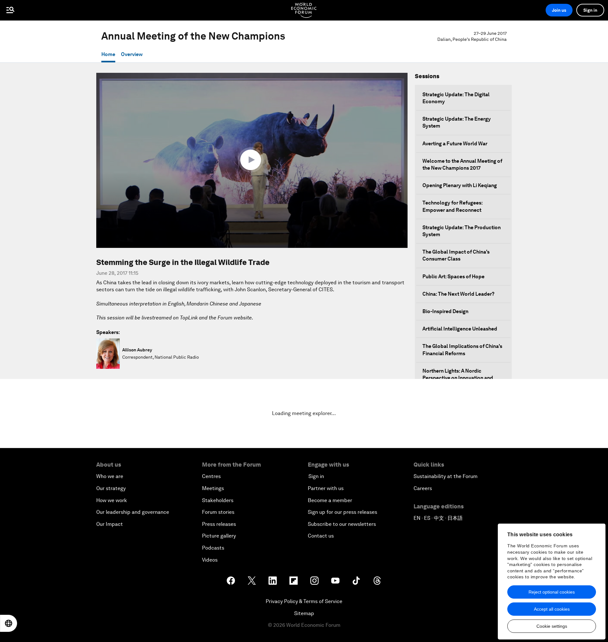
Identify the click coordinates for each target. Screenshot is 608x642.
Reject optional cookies (552, 592)
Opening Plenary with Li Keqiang (459, 185)
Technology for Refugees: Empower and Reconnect (452, 206)
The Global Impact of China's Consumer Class (456, 255)
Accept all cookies (552, 609)
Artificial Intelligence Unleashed (459, 329)
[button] (252, 160)
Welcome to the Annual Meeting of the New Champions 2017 (462, 164)
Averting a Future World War (454, 144)
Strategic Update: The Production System (461, 230)
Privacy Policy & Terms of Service (304, 601)
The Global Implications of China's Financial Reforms (462, 349)
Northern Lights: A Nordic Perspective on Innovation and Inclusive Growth (457, 378)
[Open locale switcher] (8, 623)
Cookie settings (551, 626)
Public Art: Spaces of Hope (453, 277)
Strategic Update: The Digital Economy (456, 97)
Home (108, 54)
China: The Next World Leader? (458, 294)
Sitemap (304, 613)
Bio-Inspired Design (445, 311)
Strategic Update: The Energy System (456, 122)
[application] (252, 160)
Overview (131, 54)
